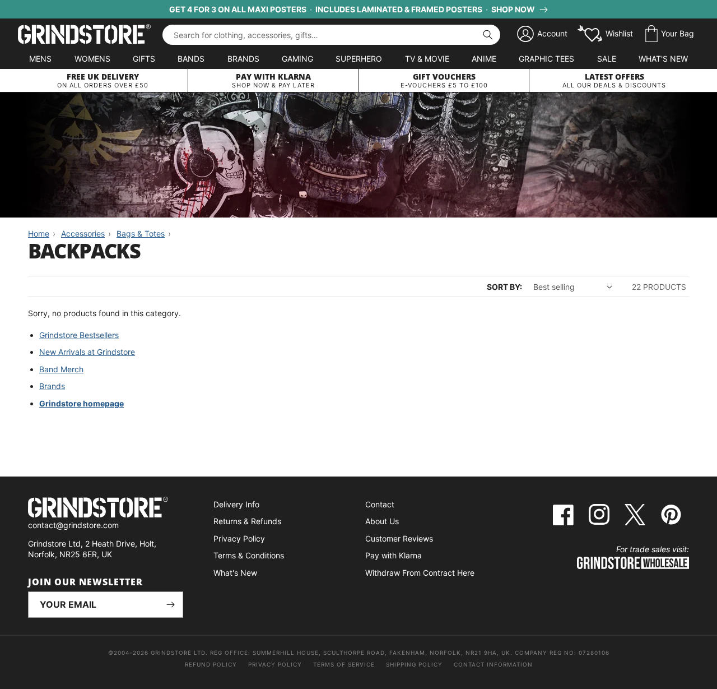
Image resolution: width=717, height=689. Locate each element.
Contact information (493, 664)
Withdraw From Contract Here (419, 572)
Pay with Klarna (393, 555)
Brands (243, 58)
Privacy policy (275, 664)
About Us (382, 521)
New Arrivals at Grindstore (87, 352)
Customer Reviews (399, 538)
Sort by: (504, 287)
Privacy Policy (239, 538)
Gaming (297, 58)
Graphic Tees (546, 58)
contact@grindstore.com (73, 525)
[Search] (488, 35)
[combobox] (331, 35)
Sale (606, 58)
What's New (663, 58)
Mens (40, 58)
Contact (379, 504)
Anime (484, 58)
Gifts (144, 58)
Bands (191, 58)
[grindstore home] (105, 509)
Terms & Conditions (248, 555)
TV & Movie (427, 58)
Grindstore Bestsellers (79, 335)
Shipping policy (414, 664)
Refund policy (211, 664)
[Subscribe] (170, 604)
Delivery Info (236, 504)
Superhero (359, 58)
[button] (669, 34)
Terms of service (344, 664)
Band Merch (61, 369)
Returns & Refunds (247, 521)
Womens (92, 58)
